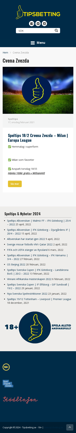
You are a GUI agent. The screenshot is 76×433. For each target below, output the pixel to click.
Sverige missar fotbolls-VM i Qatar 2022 (29, 244)
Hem (5, 52)
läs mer (15, 183)
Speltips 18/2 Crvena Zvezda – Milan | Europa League (38, 137)
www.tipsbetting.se (53, 427)
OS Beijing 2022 (16, 264)
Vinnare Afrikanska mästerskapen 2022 (29, 279)
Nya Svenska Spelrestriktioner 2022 (27, 293)
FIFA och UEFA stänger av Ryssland (27, 249)
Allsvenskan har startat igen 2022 (26, 239)
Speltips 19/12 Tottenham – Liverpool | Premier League (39, 299)
